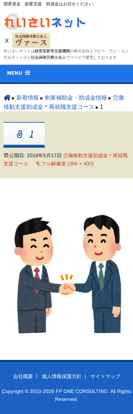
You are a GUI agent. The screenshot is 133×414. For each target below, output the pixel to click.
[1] (66, 274)
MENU (14, 72)
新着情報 (27, 98)
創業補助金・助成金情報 (76, 98)
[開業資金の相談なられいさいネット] (46, 21)
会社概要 (23, 376)
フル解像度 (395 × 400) (67, 163)
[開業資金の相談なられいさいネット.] (7, 98)
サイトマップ (105, 376)
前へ (21, 202)
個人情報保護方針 (62, 376)
